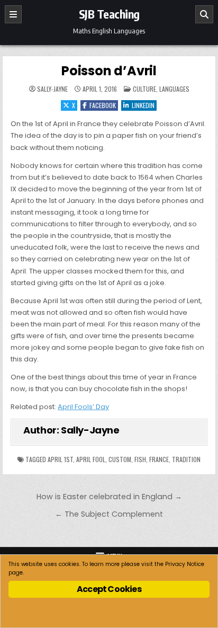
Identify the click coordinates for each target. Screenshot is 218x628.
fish (140, 459)
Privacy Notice (184, 564)
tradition (186, 459)
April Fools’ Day (83, 407)
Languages (174, 88)
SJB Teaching (109, 13)
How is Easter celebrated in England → (109, 496)
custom (119, 459)
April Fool (90, 459)
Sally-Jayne (52, 89)
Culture (144, 88)
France (159, 459)
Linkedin (143, 105)
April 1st (60, 459)
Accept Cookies (109, 589)
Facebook (102, 105)
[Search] (204, 14)
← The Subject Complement (109, 514)
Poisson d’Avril (109, 70)
